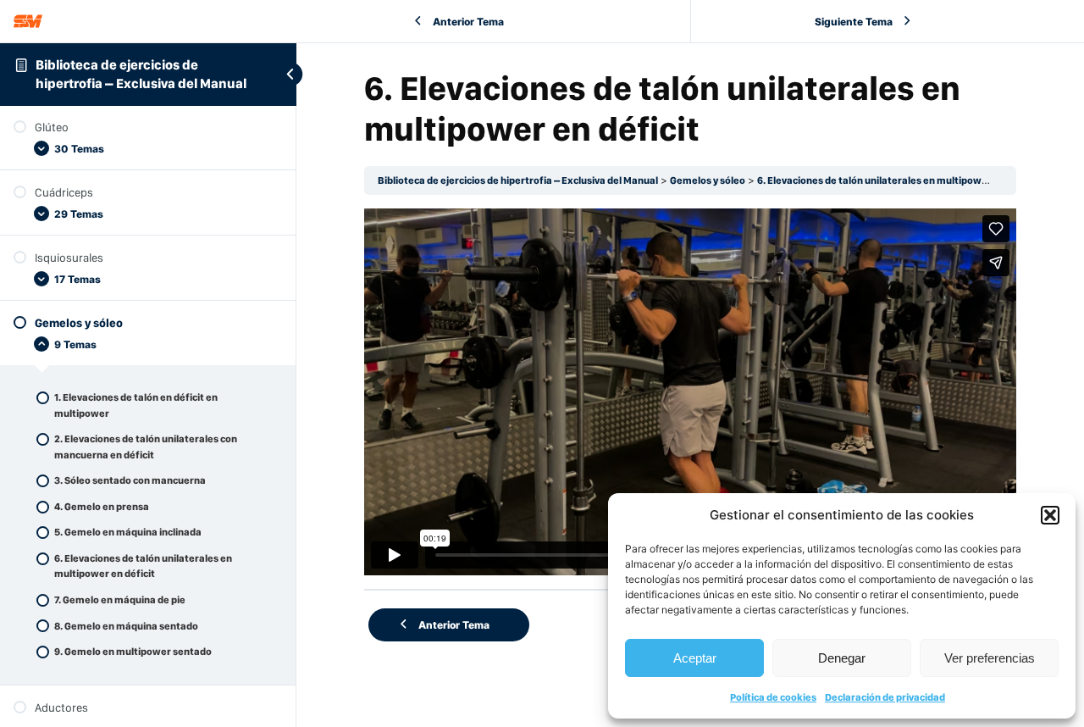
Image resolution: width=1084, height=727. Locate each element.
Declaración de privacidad (885, 697)
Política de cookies (773, 697)
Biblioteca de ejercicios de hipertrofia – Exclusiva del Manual (518, 180)
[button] (1050, 515)
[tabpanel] (690, 391)
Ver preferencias (989, 658)
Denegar (842, 658)
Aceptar (694, 658)
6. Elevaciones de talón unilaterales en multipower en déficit (897, 180)
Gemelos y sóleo (707, 180)
